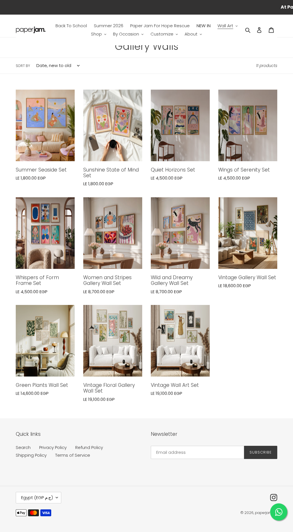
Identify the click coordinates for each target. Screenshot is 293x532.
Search (23, 447)
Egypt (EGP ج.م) (37, 497)
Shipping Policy (31, 455)
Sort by (23, 65)
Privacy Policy (53, 447)
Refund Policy (89, 447)
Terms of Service (72, 455)
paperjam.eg (266, 512)
